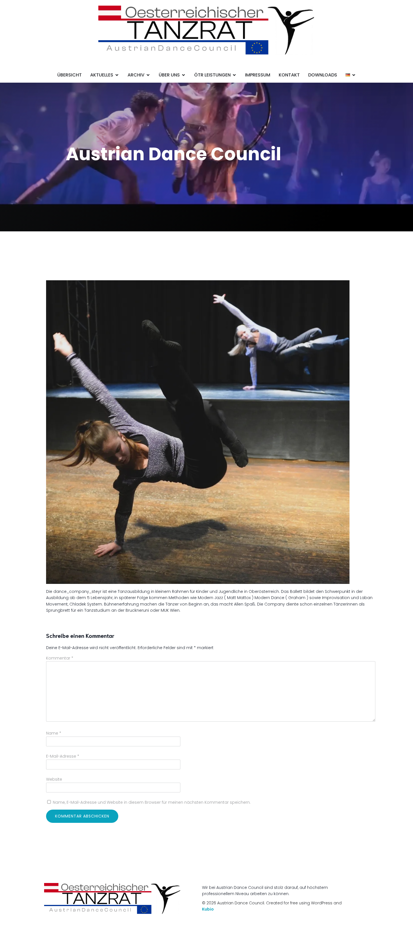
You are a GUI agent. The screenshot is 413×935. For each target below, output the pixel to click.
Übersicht (69, 75)
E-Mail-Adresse (62, 756)
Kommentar (59, 658)
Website (54, 779)
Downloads (322, 75)
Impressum (257, 75)
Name (53, 733)
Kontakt (289, 75)
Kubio (208, 909)
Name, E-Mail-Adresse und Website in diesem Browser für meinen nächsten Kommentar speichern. (152, 802)
